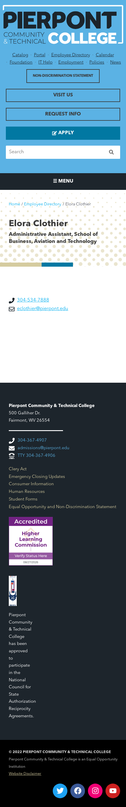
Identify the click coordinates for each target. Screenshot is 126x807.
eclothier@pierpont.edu (42, 309)
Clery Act (18, 469)
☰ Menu (63, 181)
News (115, 62)
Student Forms (23, 499)
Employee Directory (70, 55)
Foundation (21, 62)
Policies (96, 62)
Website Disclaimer (25, 774)
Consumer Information (31, 484)
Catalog (20, 55)
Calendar (105, 55)
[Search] (111, 152)
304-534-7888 (33, 300)
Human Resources (27, 492)
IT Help (45, 62)
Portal (39, 55)
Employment (71, 62)
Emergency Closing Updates (37, 477)
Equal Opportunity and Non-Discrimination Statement (62, 507)
